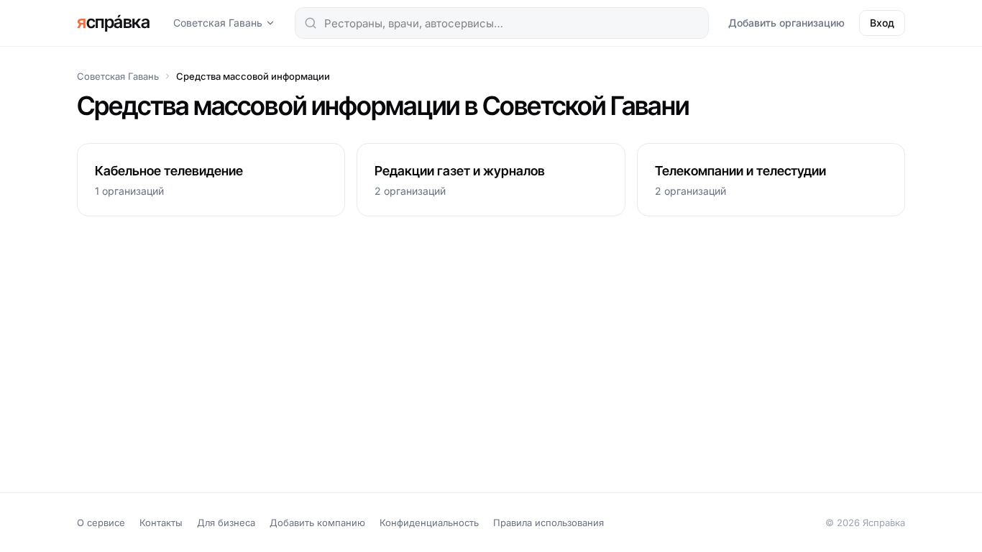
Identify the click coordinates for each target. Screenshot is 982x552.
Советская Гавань (217, 23)
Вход (882, 23)
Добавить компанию (317, 522)
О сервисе (101, 522)
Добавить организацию (786, 23)
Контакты (161, 522)
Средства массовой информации (253, 76)
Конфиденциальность (429, 522)
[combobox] (502, 23)
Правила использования (548, 522)
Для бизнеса (226, 522)
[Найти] (310, 23)
